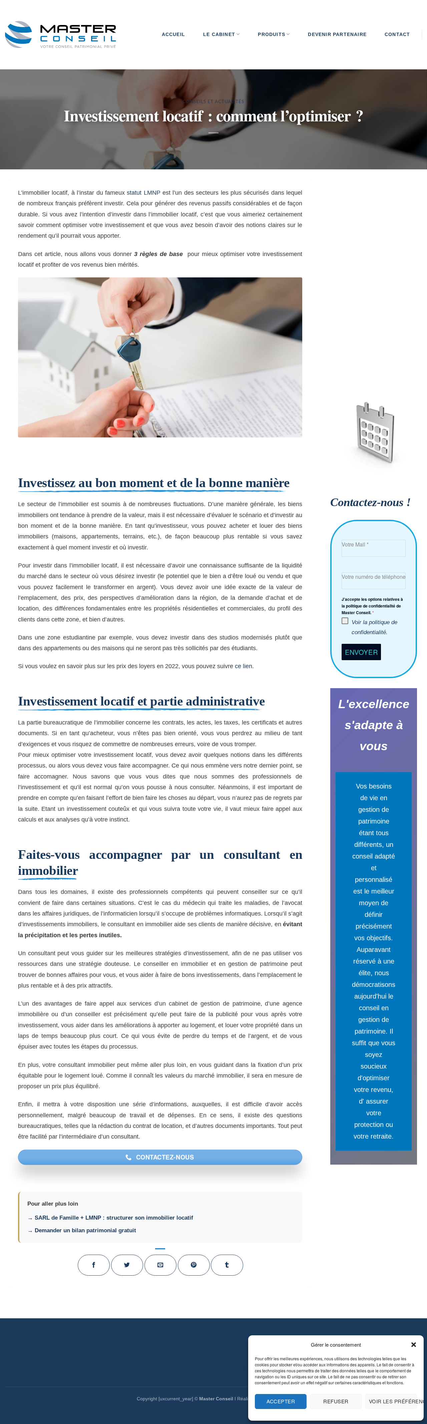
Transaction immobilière (213, 1369)
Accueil (173, 34)
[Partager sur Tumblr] (227, 1265)
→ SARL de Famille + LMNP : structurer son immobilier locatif (110, 1218)
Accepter (281, 1401)
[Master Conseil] (60, 34)
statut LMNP (143, 192)
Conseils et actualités (214, 101)
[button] (413, 1344)
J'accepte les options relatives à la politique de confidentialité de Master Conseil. (372, 605)
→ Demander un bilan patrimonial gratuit (81, 1230)
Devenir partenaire (337, 34)
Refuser (335, 1401)
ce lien (242, 665)
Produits (271, 34)
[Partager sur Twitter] (127, 1265)
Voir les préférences (393, 1401)
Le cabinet (219, 34)
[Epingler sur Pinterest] (194, 1265)
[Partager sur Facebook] (94, 1265)
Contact (397, 34)
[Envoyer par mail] (160, 1265)
